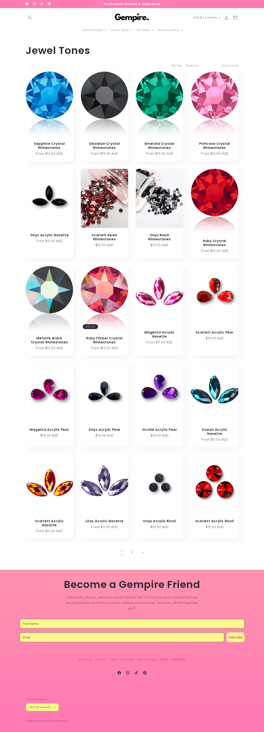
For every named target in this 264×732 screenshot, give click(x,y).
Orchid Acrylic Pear (159, 430)
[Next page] (142, 552)
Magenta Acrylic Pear (49, 430)
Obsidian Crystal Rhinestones (104, 146)
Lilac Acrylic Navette (104, 521)
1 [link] (121, 552)
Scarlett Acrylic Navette (49, 523)
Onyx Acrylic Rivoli (159, 521)
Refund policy (147, 659)
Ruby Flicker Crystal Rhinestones (104, 340)
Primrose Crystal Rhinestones (214, 146)
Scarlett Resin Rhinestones (104, 237)
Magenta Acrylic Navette (159, 334)
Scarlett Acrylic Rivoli (214, 521)
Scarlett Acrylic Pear (214, 332)
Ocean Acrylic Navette (214, 432)
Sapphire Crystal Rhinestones (49, 146)
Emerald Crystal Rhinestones (160, 146)
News (164, 659)
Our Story (85, 659)
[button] (30, 17)
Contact (101, 659)
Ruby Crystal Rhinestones (214, 243)
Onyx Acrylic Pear (104, 430)
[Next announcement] (173, 4)
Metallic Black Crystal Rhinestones (49, 340)
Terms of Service (122, 659)
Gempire (39, 720)
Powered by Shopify (56, 720)
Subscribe (235, 637)
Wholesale (178, 659)
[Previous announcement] (91, 4)
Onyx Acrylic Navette (49, 235)
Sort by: (177, 65)
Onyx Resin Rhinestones (159, 237)
